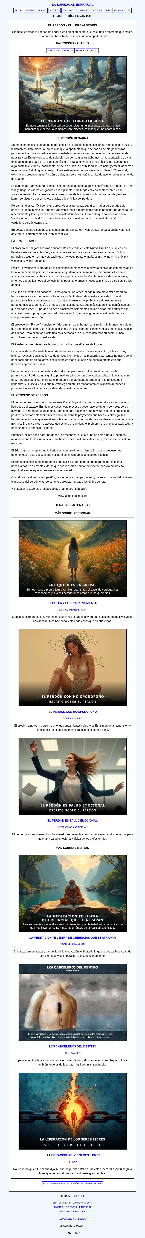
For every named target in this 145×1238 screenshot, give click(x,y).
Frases (42, 10)
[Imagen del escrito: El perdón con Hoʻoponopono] (73, 705)
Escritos (67, 10)
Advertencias (67, 1219)
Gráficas (119, 10)
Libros (82, 1219)
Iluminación (83, 10)
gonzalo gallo (72, 718)
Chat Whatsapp (62, 1203)
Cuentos (30, 10)
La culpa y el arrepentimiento (72, 602)
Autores (54, 10)
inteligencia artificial (72, 827)
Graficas (67, 50)
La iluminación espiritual (72, 4)
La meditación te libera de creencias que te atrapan (72, 937)
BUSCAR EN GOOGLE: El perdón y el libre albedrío (72, 1183)
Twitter (58, 1207)
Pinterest (85, 1207)
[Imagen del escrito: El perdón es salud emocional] (73, 814)
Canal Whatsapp (82, 1203)
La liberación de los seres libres (72, 1155)
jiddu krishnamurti (72, 944)
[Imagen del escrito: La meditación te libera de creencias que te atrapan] (73, 931)
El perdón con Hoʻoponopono (72, 711)
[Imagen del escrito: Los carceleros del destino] (73, 1040)
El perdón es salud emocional (72, 820)
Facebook (71, 1207)
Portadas (53, 50)
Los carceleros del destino (72, 1046)
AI (21, 10)
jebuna (72, 1162)
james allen (72, 1053)
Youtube (80, 1211)
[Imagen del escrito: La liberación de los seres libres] (73, 1149)
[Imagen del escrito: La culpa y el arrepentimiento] (73, 596)
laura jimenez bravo (72, 609)
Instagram (66, 1211)
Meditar (97, 10)
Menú (108, 10)
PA (15, 10)
